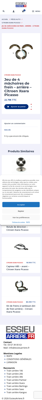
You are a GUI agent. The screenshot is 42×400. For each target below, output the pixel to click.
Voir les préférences (21, 217)
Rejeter (21, 211)
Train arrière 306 (15, 376)
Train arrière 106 (15, 370)
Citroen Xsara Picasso (11, 23)
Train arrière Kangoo (17, 392)
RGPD (28, 222)
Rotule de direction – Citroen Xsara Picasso (17, 228)
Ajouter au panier (18, 106)
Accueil (5, 19)
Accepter (21, 204)
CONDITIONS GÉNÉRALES (19, 359)
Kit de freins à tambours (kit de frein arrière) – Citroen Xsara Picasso (20, 308)
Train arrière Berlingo (17, 386)
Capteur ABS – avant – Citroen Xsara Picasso (17, 268)
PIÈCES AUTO (15, 19)
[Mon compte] (13, 11)
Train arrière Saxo (15, 389)
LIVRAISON (12, 362)
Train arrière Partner (16, 380)
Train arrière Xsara (16, 383)
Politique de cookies (18, 222)
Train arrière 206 (15, 373)
